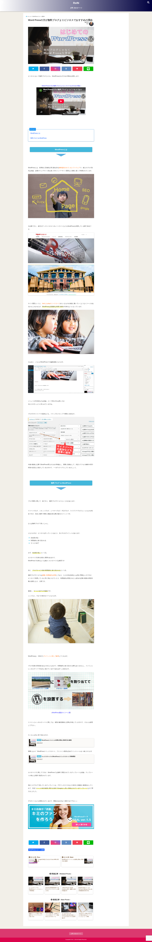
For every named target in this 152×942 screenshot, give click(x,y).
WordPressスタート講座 (36, 850)
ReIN (76, 2)
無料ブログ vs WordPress (38, 138)
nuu (87, 23)
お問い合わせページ (76, 8)
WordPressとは (35, 133)
